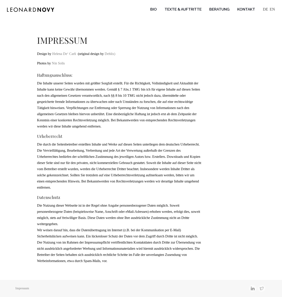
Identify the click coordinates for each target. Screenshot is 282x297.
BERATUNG (219, 9)
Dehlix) (110, 54)
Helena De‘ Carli (64, 54)
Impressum (22, 288)
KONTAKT (246, 9)
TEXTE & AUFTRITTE (183, 9)
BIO (153, 9)
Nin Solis (58, 63)
